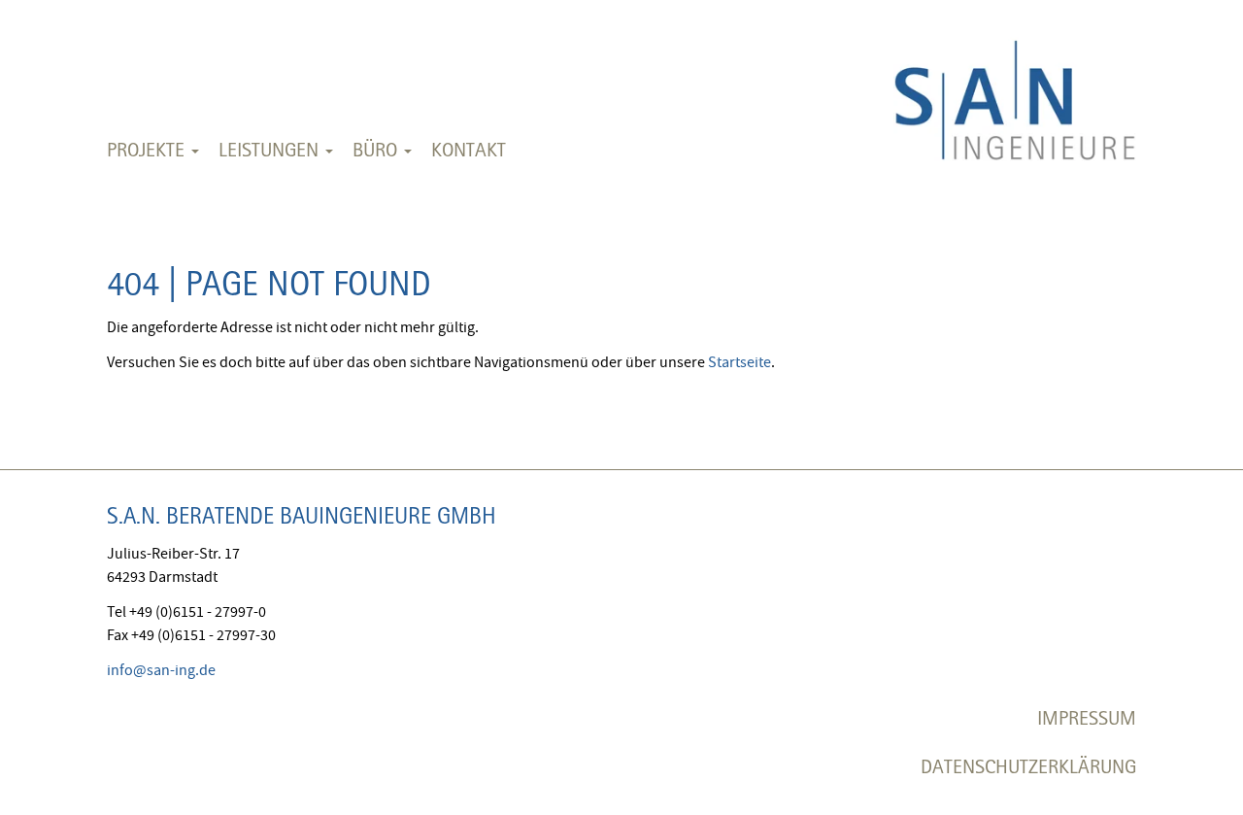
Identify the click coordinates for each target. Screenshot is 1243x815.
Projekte (148, 149)
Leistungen (270, 149)
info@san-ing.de (161, 670)
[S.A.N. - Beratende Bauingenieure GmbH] (1015, 87)
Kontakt (468, 149)
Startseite (739, 362)
